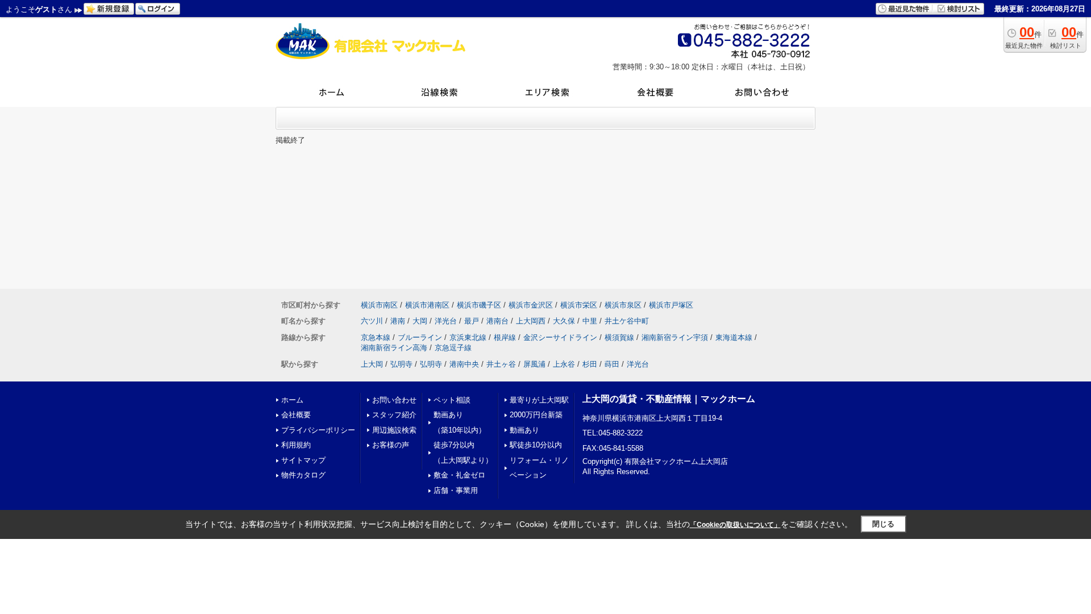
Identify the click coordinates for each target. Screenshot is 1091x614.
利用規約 (296, 445)
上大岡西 (531, 321)
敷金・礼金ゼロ (459, 475)
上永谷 (564, 364)
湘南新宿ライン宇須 (675, 337)
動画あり (524, 430)
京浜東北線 (467, 337)
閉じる (883, 524)
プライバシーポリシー (318, 430)
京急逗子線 (453, 347)
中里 (589, 321)
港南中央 (464, 364)
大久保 (564, 321)
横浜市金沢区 (531, 305)
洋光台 (446, 321)
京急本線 (375, 337)
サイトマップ (303, 460)
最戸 (471, 321)
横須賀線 (619, 337)
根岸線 (505, 337)
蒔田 (612, 364)
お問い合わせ (394, 400)
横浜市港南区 (427, 305)
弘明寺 (401, 364)
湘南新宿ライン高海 (394, 347)
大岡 (420, 321)
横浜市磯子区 (479, 305)
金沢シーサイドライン (560, 337)
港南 (397, 321)
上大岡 (372, 364)
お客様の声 (390, 445)
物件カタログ (303, 475)
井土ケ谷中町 (627, 321)
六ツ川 (372, 321)
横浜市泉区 (623, 305)
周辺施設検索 (394, 430)
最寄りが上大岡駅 (539, 400)
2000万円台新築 (536, 414)
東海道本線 (733, 337)
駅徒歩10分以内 (536, 445)
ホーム (292, 400)
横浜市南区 (379, 305)
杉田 (589, 364)
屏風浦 (534, 364)
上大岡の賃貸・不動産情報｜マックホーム (668, 399)
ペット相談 (452, 400)
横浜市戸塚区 (671, 305)
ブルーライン (420, 337)
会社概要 (296, 414)
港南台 (497, 321)
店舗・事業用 (456, 490)
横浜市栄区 (578, 305)
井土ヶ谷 (501, 364)
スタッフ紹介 (394, 414)
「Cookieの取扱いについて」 (735, 525)
